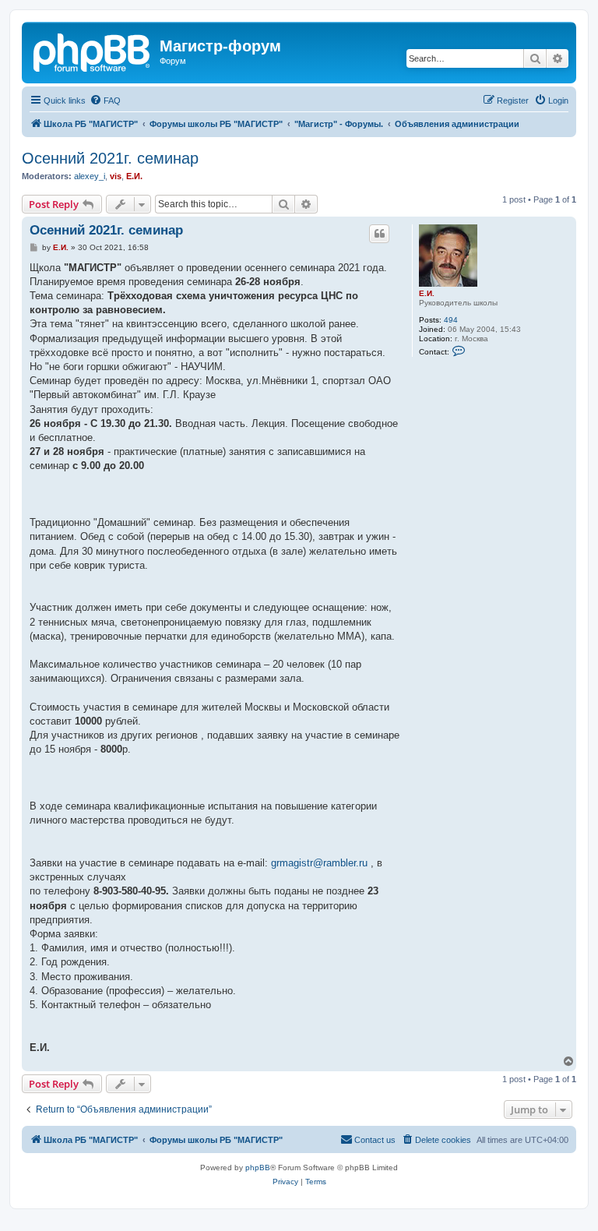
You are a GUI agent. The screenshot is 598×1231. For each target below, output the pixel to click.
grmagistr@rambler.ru (319, 863)
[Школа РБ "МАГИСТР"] (93, 51)
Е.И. (134, 176)
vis (115, 176)
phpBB (257, 1167)
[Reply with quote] (379, 233)
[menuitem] (105, 100)
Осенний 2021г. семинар (110, 158)
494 (451, 320)
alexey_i (89, 176)
